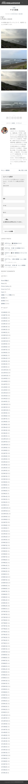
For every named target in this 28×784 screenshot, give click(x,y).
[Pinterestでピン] (18, 118)
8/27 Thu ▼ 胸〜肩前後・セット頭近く (15, 259)
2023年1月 (4, 436)
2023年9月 (4, 413)
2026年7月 (4, 315)
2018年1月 (4, 608)
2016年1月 (4, 677)
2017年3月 (4, 637)
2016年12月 (4, 646)
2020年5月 (4, 528)
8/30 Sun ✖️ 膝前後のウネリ (13, 243)
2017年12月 (4, 611)
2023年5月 (4, 424)
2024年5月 (4, 390)
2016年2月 (4, 675)
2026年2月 (4, 329)
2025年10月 (4, 341)
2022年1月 (4, 470)
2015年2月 (4, 709)
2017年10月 (4, 617)
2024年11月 (4, 372)
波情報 (3, 303)
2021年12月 (4, 473)
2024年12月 (4, 370)
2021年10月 (4, 479)
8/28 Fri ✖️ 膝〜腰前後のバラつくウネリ (16, 253)
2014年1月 (4, 747)
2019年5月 (4, 562)
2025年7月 (4, 349)
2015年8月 (4, 692)
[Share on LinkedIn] (20, 118)
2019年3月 (4, 568)
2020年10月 (4, 513)
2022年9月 (4, 447)
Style (2, 292)
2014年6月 (4, 732)
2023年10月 (4, 410)
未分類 (14, 7)
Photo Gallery (5, 286)
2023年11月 (4, 407)
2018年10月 (4, 582)
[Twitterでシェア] (12, 118)
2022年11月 (4, 441)
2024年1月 (4, 401)
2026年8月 (4, 312)
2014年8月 (4, 726)
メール (4, 205)
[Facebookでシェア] (10, 118)
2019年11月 (4, 545)
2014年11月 (4, 718)
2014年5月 (4, 735)
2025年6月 (4, 352)
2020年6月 (4, 525)
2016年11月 (4, 649)
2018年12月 (4, 577)
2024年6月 (4, 387)
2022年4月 (4, 462)
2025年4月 (4, 358)
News (2, 283)
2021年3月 (4, 499)
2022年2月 (4, 467)
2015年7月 (4, 695)
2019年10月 (4, 548)
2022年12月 (4, 439)
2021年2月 (4, 502)
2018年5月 (4, 597)
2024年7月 (4, 384)
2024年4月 (4, 393)
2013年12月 (4, 749)
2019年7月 (4, 557)
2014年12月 (4, 715)
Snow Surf (4, 289)
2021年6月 (4, 490)
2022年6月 (4, 456)
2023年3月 (4, 430)
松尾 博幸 (21, 13)
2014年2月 (4, 744)
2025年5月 (4, 355)
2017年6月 (4, 629)
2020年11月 (4, 511)
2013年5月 (4, 770)
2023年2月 (4, 433)
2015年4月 (4, 703)
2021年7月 (4, 488)
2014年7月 (4, 729)
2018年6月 (4, 594)
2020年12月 (4, 508)
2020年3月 (4, 534)
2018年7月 (4, 591)
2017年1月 (4, 643)
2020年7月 (4, 522)
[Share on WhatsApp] (7, 118)
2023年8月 (4, 416)
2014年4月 (4, 738)
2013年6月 (4, 767)
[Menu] (22, 2)
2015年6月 (4, 698)
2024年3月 (4, 395)
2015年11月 (4, 683)
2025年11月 (4, 338)
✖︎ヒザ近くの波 (23, 170)
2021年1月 (4, 505)
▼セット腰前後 (5, 170)
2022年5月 (4, 459)
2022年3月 (4, 465)
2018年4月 (4, 600)
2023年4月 (4, 427)
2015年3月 (4, 706)
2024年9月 (4, 378)
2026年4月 (4, 324)
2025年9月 (4, 344)
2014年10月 (4, 721)
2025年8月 (4, 347)
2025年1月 (4, 367)
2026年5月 (4, 321)
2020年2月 (4, 536)
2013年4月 (4, 772)
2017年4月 (4, 634)
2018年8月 (4, 588)
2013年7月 (4, 764)
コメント (6, 185)
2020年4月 (4, 531)
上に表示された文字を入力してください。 (13, 222)
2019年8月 (4, 554)
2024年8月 (4, 381)
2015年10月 (4, 686)
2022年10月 (4, 444)
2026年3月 (4, 326)
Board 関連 (4, 280)
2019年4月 (4, 565)
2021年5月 (4, 493)
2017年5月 (4, 631)
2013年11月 (4, 752)
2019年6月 (4, 560)
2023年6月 (4, 421)
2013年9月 (4, 758)
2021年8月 (4, 485)
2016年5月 (4, 666)
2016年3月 (4, 672)
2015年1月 (4, 712)
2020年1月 (4, 539)
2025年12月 (4, 335)
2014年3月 (4, 741)
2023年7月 (4, 419)
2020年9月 (4, 516)
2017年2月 (4, 640)
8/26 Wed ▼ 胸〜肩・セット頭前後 (15, 265)
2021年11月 (4, 476)
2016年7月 (4, 660)
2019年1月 (4, 574)
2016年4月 (4, 669)
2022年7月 (4, 453)
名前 (4, 198)
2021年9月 (4, 482)
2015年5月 (4, 701)
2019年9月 (4, 551)
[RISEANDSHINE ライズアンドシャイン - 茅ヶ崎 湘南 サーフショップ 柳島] (10, 2)
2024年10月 (4, 375)
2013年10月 (4, 755)
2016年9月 (4, 654)
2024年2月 (4, 398)
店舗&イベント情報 (6, 295)
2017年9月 (4, 620)
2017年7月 (4, 626)
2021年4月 (4, 496)
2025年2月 (4, 364)
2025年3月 (4, 361)
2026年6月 (4, 318)
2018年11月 (4, 580)
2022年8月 (4, 450)
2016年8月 (4, 657)
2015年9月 (4, 689)
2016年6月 (4, 663)
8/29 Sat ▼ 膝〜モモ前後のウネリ (15, 248)
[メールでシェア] (15, 118)
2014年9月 (4, 724)
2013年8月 (4, 761)
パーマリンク (19, 123)
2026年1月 (4, 332)
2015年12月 (4, 680)
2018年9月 (4, 585)
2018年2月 (4, 606)
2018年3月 (4, 603)
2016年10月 (4, 652)
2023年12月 (4, 404)
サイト (4, 212)
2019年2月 (4, 571)
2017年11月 (4, 614)
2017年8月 (4, 623)
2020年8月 (4, 519)
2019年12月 (4, 542)
